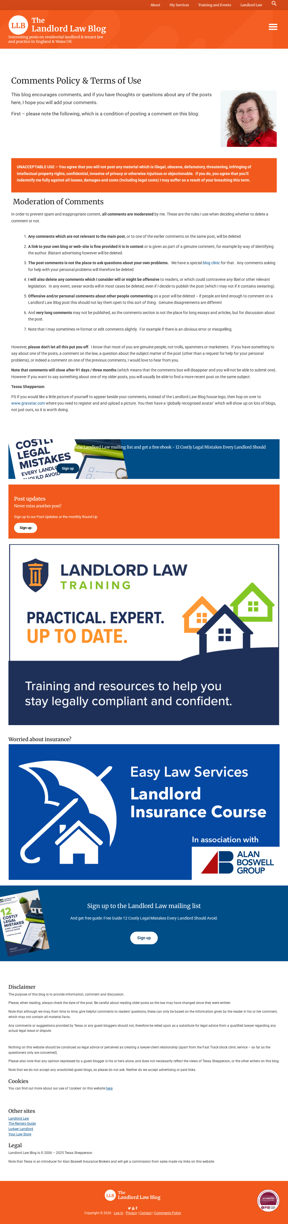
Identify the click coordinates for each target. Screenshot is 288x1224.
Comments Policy (167, 1213)
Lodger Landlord (20, 1129)
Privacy (131, 1213)
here (109, 1088)
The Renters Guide (22, 1124)
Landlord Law (251, 5)
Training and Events (214, 5)
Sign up (68, 468)
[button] (274, 3)
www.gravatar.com (28, 403)
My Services (179, 5)
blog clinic (212, 263)
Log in (118, 1213)
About (155, 5)
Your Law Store (19, 1134)
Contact (146, 1213)
